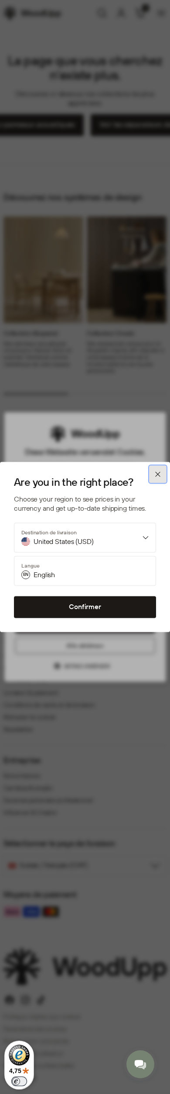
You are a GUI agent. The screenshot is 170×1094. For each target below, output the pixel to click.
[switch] (19, 1081)
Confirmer (85, 606)
